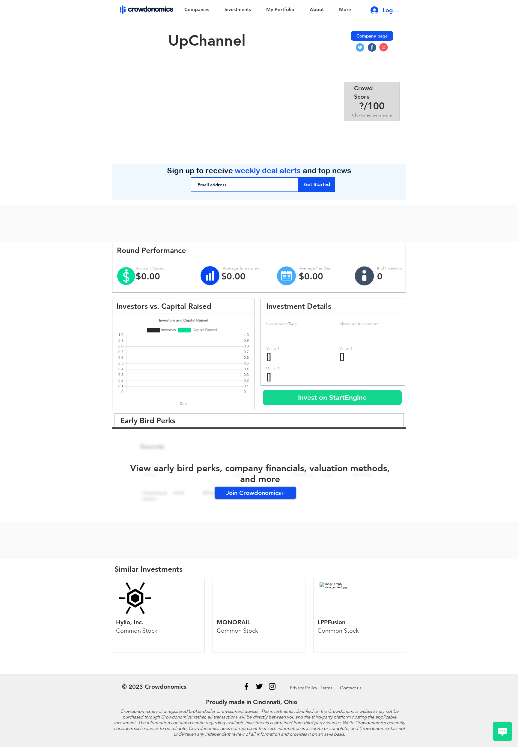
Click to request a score (372, 115)
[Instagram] (272, 686)
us (350, 688)
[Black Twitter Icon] (259, 686)
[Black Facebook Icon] (246, 686)
